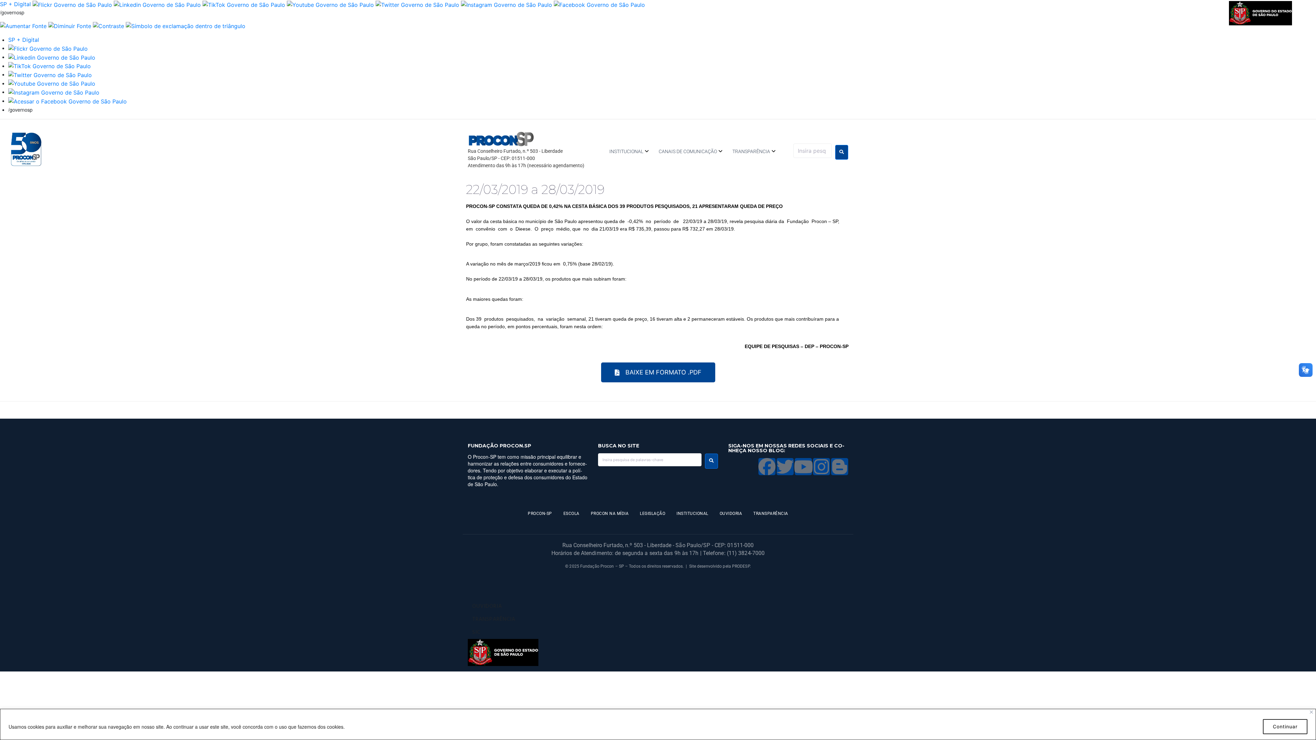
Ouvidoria (731, 513)
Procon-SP (540, 513)
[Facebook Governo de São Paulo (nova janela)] (599, 4)
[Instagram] (821, 466)
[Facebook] (767, 466)
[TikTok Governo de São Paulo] (49, 65)
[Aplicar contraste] (108, 25)
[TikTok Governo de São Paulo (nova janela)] (244, 4)
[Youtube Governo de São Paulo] (51, 83)
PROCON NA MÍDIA (610, 513)
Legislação (652, 513)
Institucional (626, 151)
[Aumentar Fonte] (23, 25)
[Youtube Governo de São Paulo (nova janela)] (330, 4)
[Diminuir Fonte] (69, 25)
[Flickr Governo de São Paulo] (48, 48)
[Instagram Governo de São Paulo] (506, 4)
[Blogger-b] (839, 466)
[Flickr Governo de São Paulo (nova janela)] (72, 4)
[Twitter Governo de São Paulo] (50, 74)
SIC (476, 632)
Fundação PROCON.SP (499, 446)
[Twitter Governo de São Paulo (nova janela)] (417, 4)
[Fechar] (1311, 712)
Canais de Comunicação (688, 151)
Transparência (751, 151)
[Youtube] (803, 466)
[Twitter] (785, 466)
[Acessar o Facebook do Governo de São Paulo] (67, 100)
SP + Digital (15, 4)
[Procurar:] (812, 151)
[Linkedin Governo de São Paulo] (51, 56)
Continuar (1285, 726)
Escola (571, 513)
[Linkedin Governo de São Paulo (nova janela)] (157, 4)
